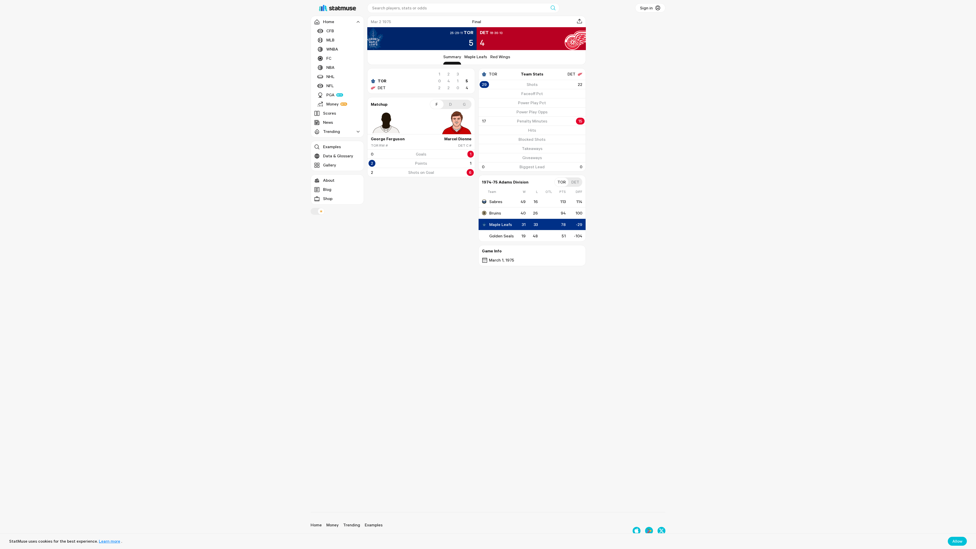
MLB (330, 40)
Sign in (646, 8)
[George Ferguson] (386, 122)
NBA (330, 67)
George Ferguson (388, 139)
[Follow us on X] (661, 530)
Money (332, 104)
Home (316, 525)
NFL (330, 85)
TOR (382, 81)
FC (328, 58)
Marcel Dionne (457, 139)
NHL (330, 76)
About (328, 180)
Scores (329, 113)
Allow (957, 541)
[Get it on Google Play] (649, 531)
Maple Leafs (475, 56)
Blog (327, 189)
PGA (330, 95)
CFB (330, 31)
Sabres (495, 201)
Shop (327, 198)
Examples (332, 146)
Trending (351, 525)
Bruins (495, 213)
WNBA (332, 49)
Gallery (329, 165)
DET (382, 87)
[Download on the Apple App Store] (636, 531)
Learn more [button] (109, 541)
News (328, 122)
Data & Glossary (338, 156)
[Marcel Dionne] (456, 122)
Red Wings (500, 56)
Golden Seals (501, 236)
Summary (452, 56)
